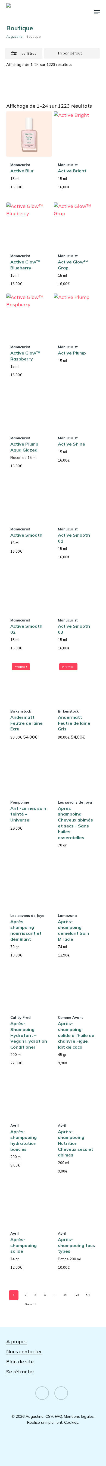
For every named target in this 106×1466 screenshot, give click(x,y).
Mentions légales (79, 1416)
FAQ (58, 1416)
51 (88, 1295)
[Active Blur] (29, 134)
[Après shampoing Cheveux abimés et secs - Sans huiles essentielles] (76, 771)
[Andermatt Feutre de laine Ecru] (29, 680)
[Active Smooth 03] (76, 589)
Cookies (71, 1422)
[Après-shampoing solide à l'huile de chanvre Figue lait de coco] (76, 986)
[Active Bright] (76, 134)
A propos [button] (16, 1341)
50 (77, 1295)
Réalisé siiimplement (44, 1422)
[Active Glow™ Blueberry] (29, 225)
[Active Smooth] (29, 498)
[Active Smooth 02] (29, 589)
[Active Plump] (76, 316)
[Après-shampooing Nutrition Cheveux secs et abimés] (76, 1094)
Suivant (30, 1304)
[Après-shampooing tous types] (76, 1202)
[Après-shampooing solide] (29, 1202)
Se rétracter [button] (20, 1371)
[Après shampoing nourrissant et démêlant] (29, 884)
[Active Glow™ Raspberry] (29, 316)
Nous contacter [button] (24, 1351)
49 (65, 1295)
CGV (49, 1416)
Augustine (14, 36)
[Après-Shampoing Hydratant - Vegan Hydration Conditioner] (29, 986)
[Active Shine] (76, 407)
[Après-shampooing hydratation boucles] (29, 1094)
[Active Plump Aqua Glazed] (29, 407)
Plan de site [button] (20, 1361)
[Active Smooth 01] (76, 498)
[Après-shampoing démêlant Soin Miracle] (76, 884)
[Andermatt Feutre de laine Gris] (76, 680)
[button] (97, 12)
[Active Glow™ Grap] (76, 225)
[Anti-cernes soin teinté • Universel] (29, 771)
